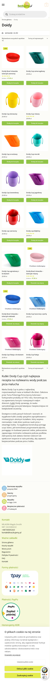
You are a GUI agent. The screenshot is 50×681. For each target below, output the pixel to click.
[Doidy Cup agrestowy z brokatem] (13, 257)
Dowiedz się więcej (12, 655)
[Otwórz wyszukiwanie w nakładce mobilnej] (25, 14)
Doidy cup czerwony (9, 231)
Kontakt (5, 561)
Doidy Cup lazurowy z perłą (36, 314)
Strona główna (7, 20)
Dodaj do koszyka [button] (13, 83)
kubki (12, 403)
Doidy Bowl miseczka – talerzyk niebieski (10, 315)
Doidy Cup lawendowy (10, 192)
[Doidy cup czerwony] (13, 217)
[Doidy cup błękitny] (37, 217)
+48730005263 (8, 530)
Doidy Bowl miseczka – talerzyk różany (34, 272)
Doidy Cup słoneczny (9, 114)
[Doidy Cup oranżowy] (13, 140)
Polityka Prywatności (10, 555)
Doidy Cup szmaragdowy (35, 71)
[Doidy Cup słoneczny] (13, 100)
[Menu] (5, 5)
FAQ (3, 558)
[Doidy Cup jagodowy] (37, 178)
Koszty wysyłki (7, 545)
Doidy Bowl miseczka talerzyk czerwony (10, 72)
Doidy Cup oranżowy (9, 154)
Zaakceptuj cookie (25, 675)
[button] (46, 5)
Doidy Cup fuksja (32, 355)
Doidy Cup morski (33, 154)
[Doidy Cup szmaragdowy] (37, 57)
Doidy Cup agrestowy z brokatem (10, 272)
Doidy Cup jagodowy (34, 192)
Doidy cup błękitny (33, 231)
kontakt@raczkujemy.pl (11, 532)
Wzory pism (6, 549)
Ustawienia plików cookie (25, 662)
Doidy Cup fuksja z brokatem (12, 355)
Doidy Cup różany (33, 114)
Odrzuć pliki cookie (25, 668)
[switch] (44, 677)
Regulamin (6, 552)
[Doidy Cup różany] (37, 100)
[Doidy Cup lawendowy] (13, 178)
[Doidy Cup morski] (37, 140)
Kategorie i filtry (11, 33)
